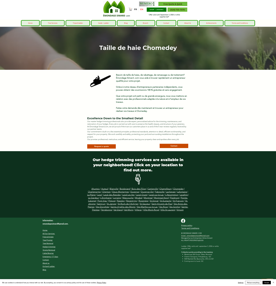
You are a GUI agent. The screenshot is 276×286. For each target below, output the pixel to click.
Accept (266, 282)
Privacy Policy (101, 282)
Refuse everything (253, 282)
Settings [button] (240, 282)
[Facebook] (183, 221)
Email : (184, 235)
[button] (131, 9)
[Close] (273, 282)
